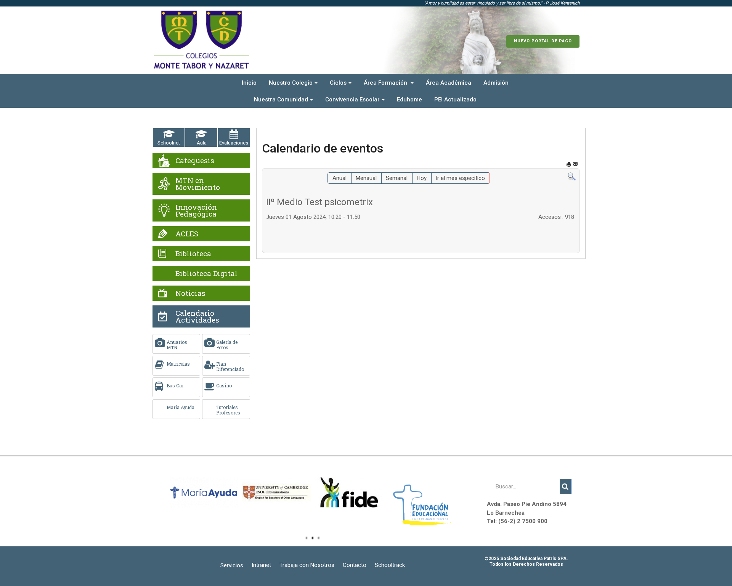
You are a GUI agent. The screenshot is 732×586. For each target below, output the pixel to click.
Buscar (565, 486)
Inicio (249, 82)
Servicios (231, 565)
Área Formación (386, 82)
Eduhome (409, 99)
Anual (339, 178)
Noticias (190, 293)
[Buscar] (572, 176)
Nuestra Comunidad (281, 99)
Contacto (354, 565)
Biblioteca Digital (206, 273)
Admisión (496, 82)
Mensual (366, 178)
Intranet (261, 565)
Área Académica (448, 82)
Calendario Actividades (197, 316)
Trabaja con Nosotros (306, 565)
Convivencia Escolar (352, 99)
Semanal (397, 178)
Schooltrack (390, 565)
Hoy (422, 178)
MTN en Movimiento (197, 183)
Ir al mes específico (460, 178)
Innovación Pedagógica (196, 210)
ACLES (186, 233)
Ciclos (338, 82)
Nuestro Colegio (291, 82)
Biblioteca (193, 253)
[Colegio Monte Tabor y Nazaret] (201, 40)
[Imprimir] (568, 164)
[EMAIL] (575, 164)
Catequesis (194, 160)
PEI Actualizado (455, 99)
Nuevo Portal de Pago (543, 41)
